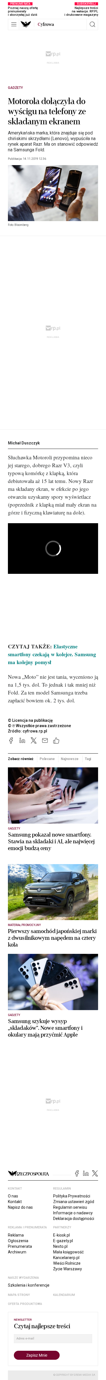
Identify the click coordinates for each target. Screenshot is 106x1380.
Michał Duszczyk (24, 443)
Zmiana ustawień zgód (73, 1201)
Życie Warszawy (67, 1269)
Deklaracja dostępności (73, 1218)
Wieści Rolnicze (67, 1263)
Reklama (16, 1235)
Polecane (47, 759)
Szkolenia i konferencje (28, 1285)
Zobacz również (20, 759)
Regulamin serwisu (70, 1207)
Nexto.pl (60, 1246)
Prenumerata (20, 1246)
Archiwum (17, 1252)
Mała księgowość (68, 1252)
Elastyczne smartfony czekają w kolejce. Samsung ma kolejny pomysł (52, 654)
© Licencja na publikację (30, 720)
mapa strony (19, 1295)
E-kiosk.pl (61, 1235)
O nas (13, 1196)
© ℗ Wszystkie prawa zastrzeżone (39, 725)
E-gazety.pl (63, 1241)
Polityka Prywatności (71, 1196)
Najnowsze (70, 759)
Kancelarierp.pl (66, 1257)
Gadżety (15, 88)
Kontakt (15, 1201)
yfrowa (46, 24)
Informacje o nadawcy (73, 1213)
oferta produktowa (25, 1304)
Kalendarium (64, 1295)
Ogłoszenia (18, 1241)
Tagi (88, 759)
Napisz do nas (20, 1207)
